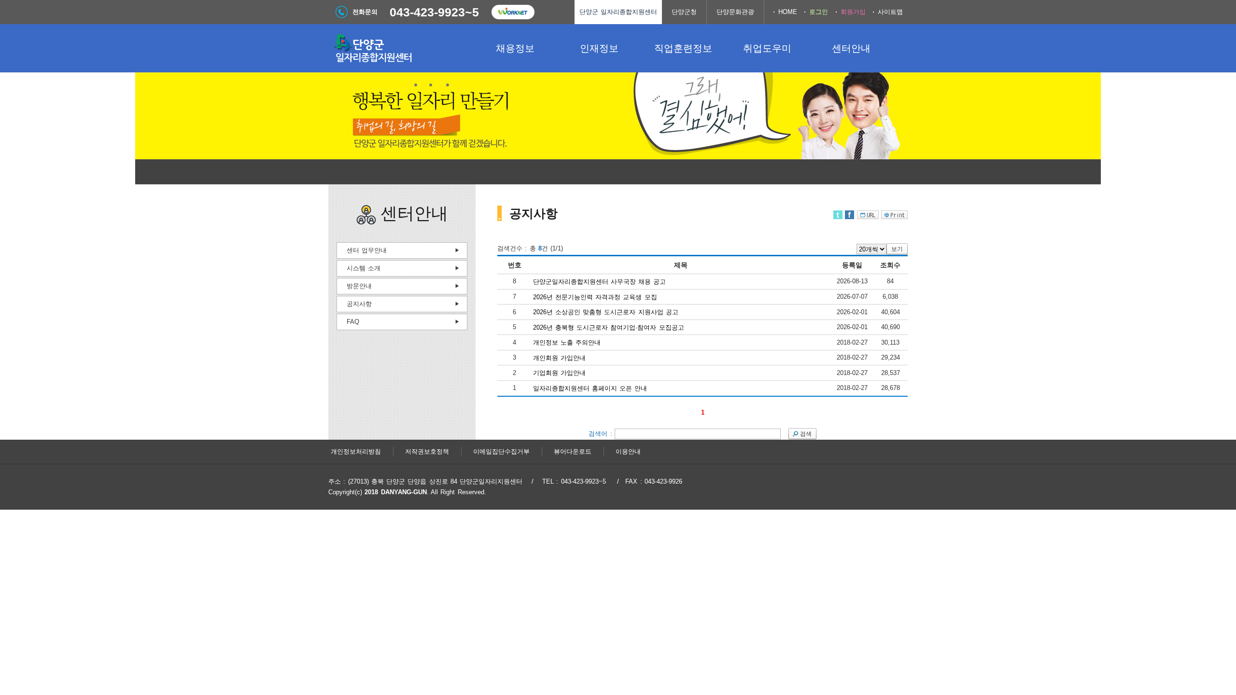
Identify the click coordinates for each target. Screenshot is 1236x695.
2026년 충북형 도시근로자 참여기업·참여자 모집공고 (608, 327)
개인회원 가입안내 (559, 357)
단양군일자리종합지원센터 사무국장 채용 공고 (599, 281)
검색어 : (602, 433)
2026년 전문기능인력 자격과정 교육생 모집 (595, 296)
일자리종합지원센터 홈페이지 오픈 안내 (590, 388)
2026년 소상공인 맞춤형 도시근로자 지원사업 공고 (606, 312)
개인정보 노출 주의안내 (567, 342)
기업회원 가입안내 (559, 372)
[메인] (400, 48)
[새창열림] (512, 12)
